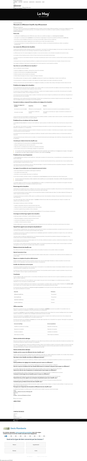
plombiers (47, 308)
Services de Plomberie (44, 16)
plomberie (30, 37)
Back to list (15, 392)
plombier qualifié (70, 283)
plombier (34, 78)
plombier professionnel (17, 31)
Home (39, 16)
